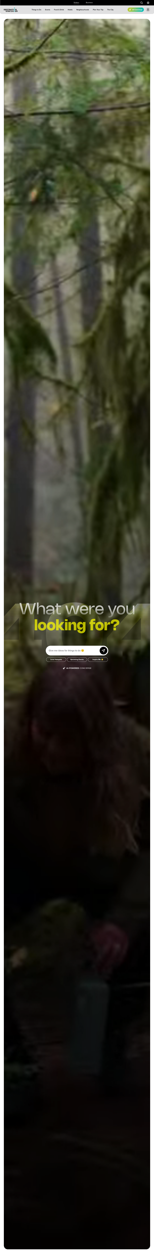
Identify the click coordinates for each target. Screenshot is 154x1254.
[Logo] (11, 9)
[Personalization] (148, 9)
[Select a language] (148, 2)
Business (89, 2)
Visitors (76, 2)
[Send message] (103, 650)
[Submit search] (141, 2)
